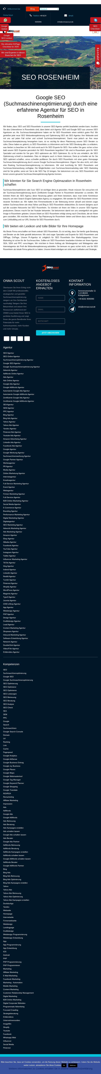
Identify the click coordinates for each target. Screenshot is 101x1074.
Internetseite (8, 917)
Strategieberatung (10, 1013)
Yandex (6, 907)
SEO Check (8, 707)
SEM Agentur (8, 408)
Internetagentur (9, 477)
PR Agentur (8, 466)
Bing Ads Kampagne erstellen (15, 883)
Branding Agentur (10, 511)
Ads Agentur (8, 377)
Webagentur (8, 490)
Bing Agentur (8, 415)
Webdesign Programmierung (15, 934)
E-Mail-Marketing (10, 976)
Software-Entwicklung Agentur (15, 638)
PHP (5, 958)
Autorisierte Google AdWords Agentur (18, 394)
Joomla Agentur (9, 600)
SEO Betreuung (9, 697)
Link (5, 745)
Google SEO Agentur (12, 363)
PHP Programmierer (11, 965)
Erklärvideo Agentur (11, 652)
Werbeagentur (9, 463)
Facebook (7, 1034)
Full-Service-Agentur (11, 497)
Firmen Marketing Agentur (14, 494)
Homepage (7, 914)
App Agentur (8, 607)
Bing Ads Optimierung (12, 879)
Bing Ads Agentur (10, 418)
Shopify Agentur (9, 587)
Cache (6, 749)
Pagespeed (8, 752)
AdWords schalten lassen (13, 855)
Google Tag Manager (12, 780)
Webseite (7, 910)
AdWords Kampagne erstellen (15, 852)
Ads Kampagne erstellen (13, 828)
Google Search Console (13, 732)
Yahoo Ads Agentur (11, 425)
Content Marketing (11, 989)
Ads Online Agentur (11, 380)
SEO (5, 670)
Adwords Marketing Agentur (14, 528)
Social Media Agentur (12, 504)
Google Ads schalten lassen (14, 835)
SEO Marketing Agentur (13, 525)
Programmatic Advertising (13, 1007)
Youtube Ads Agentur (12, 435)
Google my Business (11, 766)
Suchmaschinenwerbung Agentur (17, 456)
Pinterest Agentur (10, 583)
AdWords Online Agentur (13, 374)
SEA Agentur (8, 404)
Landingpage (8, 927)
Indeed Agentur (9, 569)
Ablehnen (73, 1065)
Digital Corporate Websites (14, 1003)
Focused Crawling (10, 1010)
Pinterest (7, 1048)
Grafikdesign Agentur (12, 621)
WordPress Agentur (11, 590)
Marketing (7, 969)
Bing (5, 869)
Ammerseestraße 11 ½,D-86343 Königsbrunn (87, 293)
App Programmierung (12, 945)
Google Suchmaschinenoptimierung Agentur (21, 367)
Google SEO (8, 677)
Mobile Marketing (10, 986)
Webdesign (7, 924)
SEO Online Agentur (11, 356)
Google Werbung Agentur (13, 453)
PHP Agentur (8, 614)
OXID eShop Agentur (12, 604)
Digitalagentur (9, 521)
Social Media (8, 1044)
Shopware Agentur (11, 631)
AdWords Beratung (11, 848)
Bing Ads (6, 872)
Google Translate (10, 790)
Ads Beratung (8, 824)
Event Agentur (9, 487)
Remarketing (8, 797)
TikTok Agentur (9, 563)
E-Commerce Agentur (12, 508)
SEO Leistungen (10, 694)
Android (6, 955)
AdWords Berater (10, 862)
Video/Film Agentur (11, 649)
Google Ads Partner (11, 842)
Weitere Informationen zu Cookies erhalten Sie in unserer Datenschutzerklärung (50, 1068)
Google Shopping (10, 787)
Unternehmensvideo (11, 1020)
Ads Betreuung (9, 821)
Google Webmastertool (12, 776)
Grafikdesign (8, 931)
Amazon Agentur (10, 535)
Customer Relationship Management (18, 993)
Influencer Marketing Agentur (15, 559)
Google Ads (8, 814)
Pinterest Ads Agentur (12, 432)
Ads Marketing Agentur (12, 532)
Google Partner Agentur (13, 459)
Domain (6, 735)
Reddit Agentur (9, 576)
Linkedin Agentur (10, 573)
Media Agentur (9, 470)
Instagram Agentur (11, 552)
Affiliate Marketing (10, 800)
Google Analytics (10, 756)
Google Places (9, 769)
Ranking (6, 742)
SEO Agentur (8, 353)
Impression (7, 804)
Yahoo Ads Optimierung (13, 897)
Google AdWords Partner (13, 866)
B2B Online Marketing (12, 1000)
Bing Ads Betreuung (11, 876)
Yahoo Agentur (9, 422)
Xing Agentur (8, 566)
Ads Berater (8, 838)
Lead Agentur (8, 624)
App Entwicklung (10, 948)
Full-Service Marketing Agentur (16, 484)
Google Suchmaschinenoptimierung (18, 680)
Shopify (6, 1027)
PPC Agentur (8, 411)
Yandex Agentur (9, 429)
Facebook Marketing (11, 979)
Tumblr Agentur (9, 580)
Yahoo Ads (7, 890)
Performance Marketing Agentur (16, 514)
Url (4, 738)
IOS (4, 952)
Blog (32, 9)
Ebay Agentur (8, 539)
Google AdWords (10, 817)
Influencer (7, 1041)
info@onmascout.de (65, 22)
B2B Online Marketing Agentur (15, 501)
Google (6, 721)
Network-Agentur (10, 642)
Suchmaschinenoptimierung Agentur (18, 360)
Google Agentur (9, 449)
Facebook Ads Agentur (12, 446)
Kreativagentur (9, 480)
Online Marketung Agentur (14, 473)
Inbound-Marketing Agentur (14, 635)
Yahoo (5, 886)
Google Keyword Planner (13, 783)
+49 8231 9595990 (86, 299)
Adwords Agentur (10, 370)
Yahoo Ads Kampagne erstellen (16, 900)
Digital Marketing (10, 996)
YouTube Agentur (10, 549)
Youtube (6, 1031)
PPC (5, 718)
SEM (5, 714)
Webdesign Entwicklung (13, 938)
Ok (64, 1065)
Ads (4, 807)
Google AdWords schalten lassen (17, 859)
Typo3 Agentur (9, 597)
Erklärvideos (8, 1017)
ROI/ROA (7, 793)
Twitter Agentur (9, 556)
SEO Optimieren (10, 690)
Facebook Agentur (10, 545)
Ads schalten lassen (11, 831)
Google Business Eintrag (13, 762)
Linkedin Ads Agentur (12, 442)
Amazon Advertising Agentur (15, 439)
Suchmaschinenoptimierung (14, 673)
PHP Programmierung (12, 962)
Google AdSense (10, 759)
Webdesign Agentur (11, 611)
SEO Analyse (8, 704)
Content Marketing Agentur (14, 628)
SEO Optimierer (9, 687)
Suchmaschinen (9, 728)
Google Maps (8, 773)
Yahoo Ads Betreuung (12, 893)
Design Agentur (9, 618)
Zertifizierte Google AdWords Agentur (18, 401)
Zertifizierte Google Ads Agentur (16, 398)
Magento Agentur (10, 594)
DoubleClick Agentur (11, 645)
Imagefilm (7, 1024)
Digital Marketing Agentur (13, 518)
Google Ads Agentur (11, 384)
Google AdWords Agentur (13, 387)
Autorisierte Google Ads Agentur (16, 391)
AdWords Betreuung (11, 845)
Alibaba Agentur (9, 542)
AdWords (7, 811)
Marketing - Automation (12, 982)
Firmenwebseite (9, 921)
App (4, 941)
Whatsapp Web (9, 1037)
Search (6, 725)
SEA (5, 711)
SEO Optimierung (10, 683)
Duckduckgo (8, 903)
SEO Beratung (9, 701)
